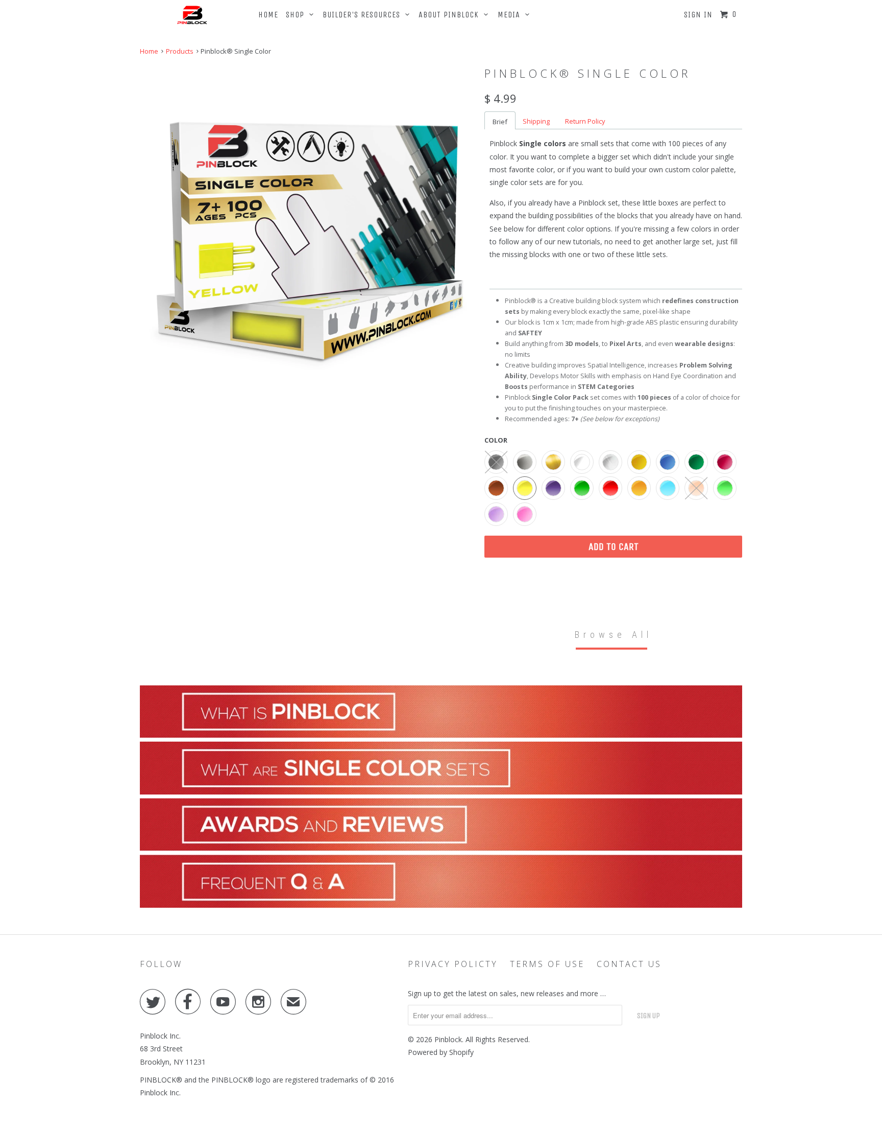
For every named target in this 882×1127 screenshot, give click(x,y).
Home (268, 14)
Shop (297, 14)
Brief (500, 121)
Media (511, 14)
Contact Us (629, 964)
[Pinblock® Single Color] (307, 231)
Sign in (698, 14)
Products (179, 51)
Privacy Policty (453, 964)
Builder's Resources (364, 14)
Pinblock (448, 1039)
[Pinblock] (192, 14)
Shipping (536, 121)
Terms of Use (547, 964)
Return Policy (585, 121)
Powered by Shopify (441, 1052)
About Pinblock (451, 14)
